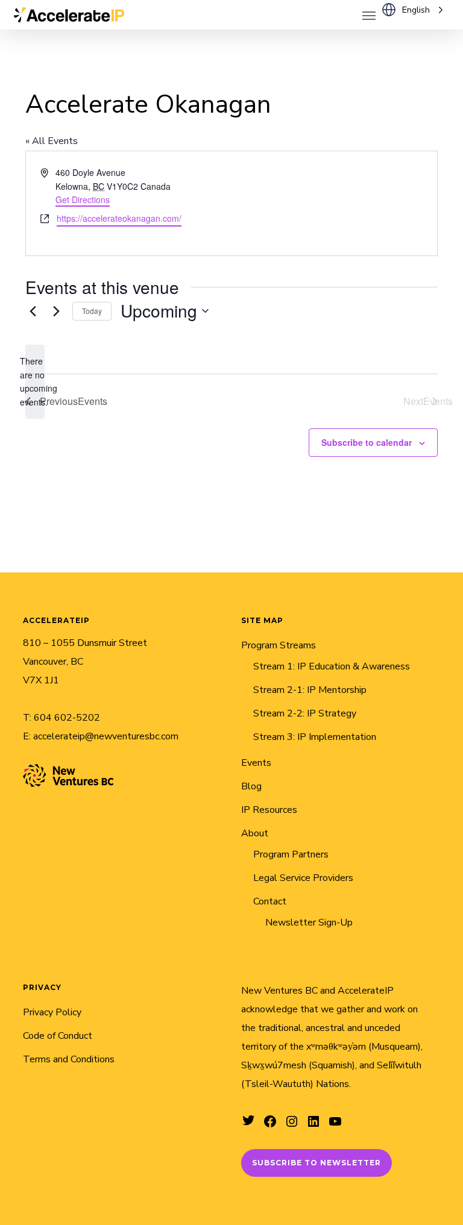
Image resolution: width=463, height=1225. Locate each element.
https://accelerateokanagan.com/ (119, 218)
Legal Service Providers (303, 878)
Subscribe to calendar (366, 442)
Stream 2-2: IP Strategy (304, 713)
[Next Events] (56, 311)
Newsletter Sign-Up (309, 922)
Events (256, 762)
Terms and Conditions (69, 1059)
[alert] (35, 382)
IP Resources (269, 809)
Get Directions (82, 199)
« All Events (51, 141)
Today (92, 310)
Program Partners (291, 854)
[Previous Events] (32, 311)
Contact (269, 901)
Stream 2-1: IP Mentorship (310, 690)
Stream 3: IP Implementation (314, 737)
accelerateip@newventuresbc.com (105, 736)
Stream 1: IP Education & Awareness (331, 666)
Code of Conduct (57, 1035)
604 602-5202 (67, 717)
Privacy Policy (52, 1012)
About (254, 833)
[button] (369, 15)
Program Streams (278, 645)
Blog (251, 786)
